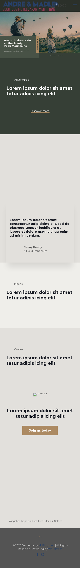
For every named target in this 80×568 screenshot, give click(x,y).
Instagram (54, 55)
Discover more (40, 110)
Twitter (61, 55)
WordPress (55, 548)
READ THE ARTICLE (37, 44)
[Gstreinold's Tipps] (29, 6)
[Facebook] (37, 554)
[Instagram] (43, 554)
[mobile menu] (74, 6)
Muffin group (46, 545)
